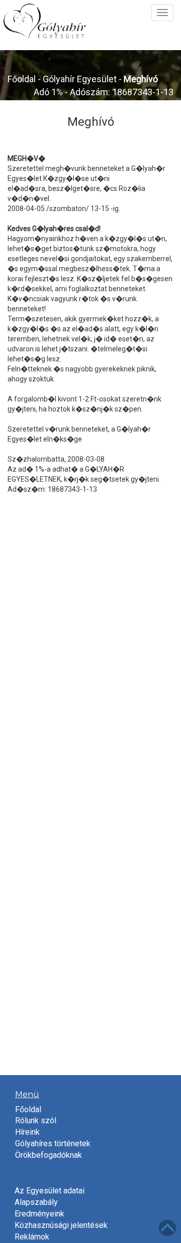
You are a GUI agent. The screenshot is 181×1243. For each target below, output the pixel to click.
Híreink (27, 1132)
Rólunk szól (35, 1120)
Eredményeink (39, 1213)
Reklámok (32, 1236)
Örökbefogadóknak (48, 1155)
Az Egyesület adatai (49, 1190)
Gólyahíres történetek (52, 1143)
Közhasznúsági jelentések (61, 1225)
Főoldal (22, 79)
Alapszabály (36, 1202)
